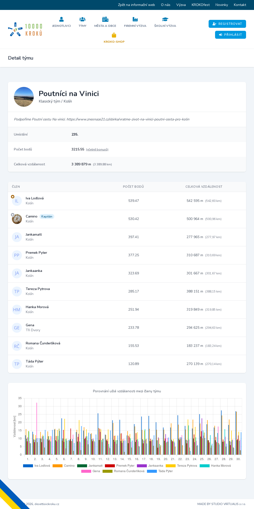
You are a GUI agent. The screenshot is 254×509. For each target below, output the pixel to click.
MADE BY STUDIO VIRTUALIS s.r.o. (221, 504)
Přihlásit (233, 35)
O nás (165, 4)
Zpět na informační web (136, 4)
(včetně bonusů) (97, 149)
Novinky (222, 4)
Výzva (181, 4)
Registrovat (230, 24)
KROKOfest (201, 4)
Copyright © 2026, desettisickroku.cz (33, 504)
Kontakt (240, 4)
